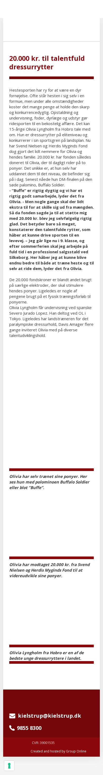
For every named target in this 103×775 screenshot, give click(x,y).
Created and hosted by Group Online (58, 751)
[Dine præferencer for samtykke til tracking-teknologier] (9, 766)
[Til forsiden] (51, 29)
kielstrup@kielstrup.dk (48, 715)
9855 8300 (29, 727)
